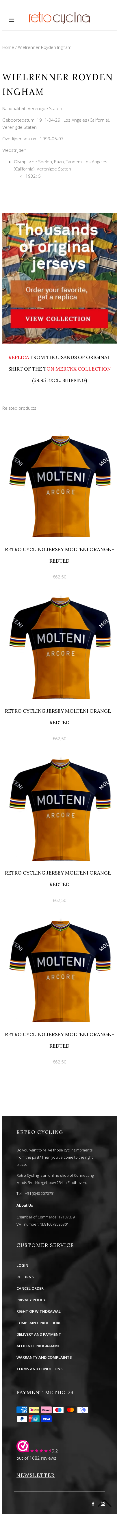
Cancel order (30, 1288)
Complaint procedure (38, 1322)
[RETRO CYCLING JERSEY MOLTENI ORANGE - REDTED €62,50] (59, 429)
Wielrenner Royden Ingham (44, 47)
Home (8, 47)
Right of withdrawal (38, 1311)
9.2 (55, 1451)
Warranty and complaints (44, 1357)
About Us (24, 1205)
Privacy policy (31, 1299)
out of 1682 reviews (36, 1458)
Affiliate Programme (38, 1345)
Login (22, 1265)
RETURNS (25, 1276)
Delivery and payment (38, 1334)
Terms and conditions (39, 1368)
